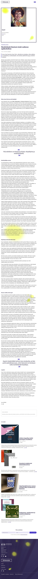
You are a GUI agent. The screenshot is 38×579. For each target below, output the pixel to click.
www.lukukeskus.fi (4, 552)
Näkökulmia (3, 565)
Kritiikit (2, 563)
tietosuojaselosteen (23, 534)
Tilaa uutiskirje (33, 532)
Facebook (1, 404)
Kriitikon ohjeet (3, 569)
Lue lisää (25, 447)
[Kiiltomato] (5, 2)
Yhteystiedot (3, 554)
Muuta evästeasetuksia (19, 574)
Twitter (3, 404)
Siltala (3, 33)
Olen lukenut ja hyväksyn (19, 534)
